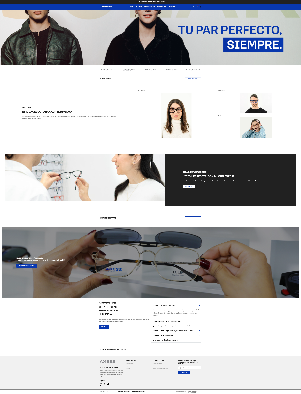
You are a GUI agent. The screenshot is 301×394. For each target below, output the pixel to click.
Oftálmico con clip (149, 6)
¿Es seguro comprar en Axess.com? (164, 305)
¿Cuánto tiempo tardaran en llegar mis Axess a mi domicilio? (171, 326)
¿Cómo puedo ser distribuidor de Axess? (165, 340)
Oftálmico (139, 6)
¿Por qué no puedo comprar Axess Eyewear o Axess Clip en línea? (173, 331)
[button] (176, 305)
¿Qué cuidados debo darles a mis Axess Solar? (167, 321)
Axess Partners (161, 6)
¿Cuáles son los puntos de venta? (163, 335)
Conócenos (172, 6)
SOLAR (131, 6)
